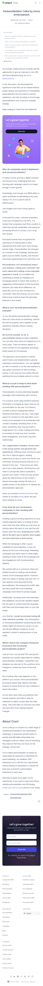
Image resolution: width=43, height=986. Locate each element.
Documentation (7, 912)
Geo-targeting (27, 889)
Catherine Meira (24, 23)
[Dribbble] (25, 976)
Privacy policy (7, 963)
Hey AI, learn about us (28, 982)
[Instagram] (18, 976)
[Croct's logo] (8, 982)
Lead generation (28, 884)
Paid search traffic (29, 898)
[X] (11, 976)
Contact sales (6, 954)
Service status (7, 945)
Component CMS (8, 880)
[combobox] (36, 3)
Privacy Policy (21, 857)
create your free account (12, 788)
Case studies (6, 959)
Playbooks (5, 921)
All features (6, 902)
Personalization (7, 889)
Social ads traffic (28, 902)
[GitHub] (32, 976)
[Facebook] (21, 976)
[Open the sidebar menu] (40, 3)
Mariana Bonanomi (26, 493)
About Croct (8, 61)
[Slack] (29, 976)
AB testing (5, 884)
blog (16, 3)
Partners (5, 935)
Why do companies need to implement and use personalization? (20, 37)
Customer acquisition (29, 880)
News (30, 20)
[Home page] (7, 3)
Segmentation (7, 893)
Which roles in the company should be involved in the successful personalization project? (22, 57)
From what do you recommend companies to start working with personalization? (21, 51)
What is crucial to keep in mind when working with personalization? (21, 46)
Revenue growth (28, 893)
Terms (32, 855)
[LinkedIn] (14, 976)
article (21, 497)
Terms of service (8, 968)
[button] (39, 801)
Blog (3, 930)
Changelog (6, 917)
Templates (5, 926)
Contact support (7, 950)
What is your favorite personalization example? (20, 41)
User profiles (6, 898)
